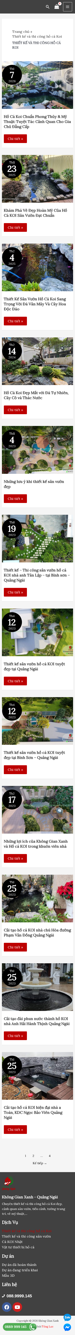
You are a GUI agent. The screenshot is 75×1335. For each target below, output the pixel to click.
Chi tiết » (15, 138)
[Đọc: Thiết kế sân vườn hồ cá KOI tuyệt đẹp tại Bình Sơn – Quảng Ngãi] (37, 720)
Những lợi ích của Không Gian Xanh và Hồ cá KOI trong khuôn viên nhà (36, 844)
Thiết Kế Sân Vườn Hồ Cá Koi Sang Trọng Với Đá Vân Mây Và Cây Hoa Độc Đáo (35, 303)
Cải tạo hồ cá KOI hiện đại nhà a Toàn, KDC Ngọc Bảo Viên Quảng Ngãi (33, 1112)
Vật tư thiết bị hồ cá (18, 1247)
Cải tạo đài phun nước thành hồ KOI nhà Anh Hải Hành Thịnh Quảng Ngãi (37, 1021)
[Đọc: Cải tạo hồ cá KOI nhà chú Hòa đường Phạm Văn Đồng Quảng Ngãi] (37, 898)
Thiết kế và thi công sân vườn (26, 1236)
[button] (47, 6)
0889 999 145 (16, 1326)
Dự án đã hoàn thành (19, 1264)
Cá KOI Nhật (12, 1241)
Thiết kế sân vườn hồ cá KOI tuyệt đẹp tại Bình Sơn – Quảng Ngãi (34, 755)
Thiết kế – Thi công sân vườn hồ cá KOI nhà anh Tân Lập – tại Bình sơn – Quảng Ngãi (37, 575)
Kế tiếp (40, 1163)
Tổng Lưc (47, 1326)
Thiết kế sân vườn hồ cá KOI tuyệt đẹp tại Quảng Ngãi (34, 666)
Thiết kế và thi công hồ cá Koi (27, 1231)
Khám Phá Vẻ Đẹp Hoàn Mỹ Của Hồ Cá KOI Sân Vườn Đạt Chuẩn (35, 213)
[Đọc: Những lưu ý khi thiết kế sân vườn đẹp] (37, 449)
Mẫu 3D (8, 1275)
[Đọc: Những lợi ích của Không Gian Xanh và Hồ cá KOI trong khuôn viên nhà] (37, 809)
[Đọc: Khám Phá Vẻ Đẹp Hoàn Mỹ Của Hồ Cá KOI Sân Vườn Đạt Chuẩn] (37, 178)
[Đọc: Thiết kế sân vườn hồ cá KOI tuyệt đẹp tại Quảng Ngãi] (37, 632)
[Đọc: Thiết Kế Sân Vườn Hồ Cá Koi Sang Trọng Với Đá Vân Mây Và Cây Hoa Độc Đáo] (37, 267)
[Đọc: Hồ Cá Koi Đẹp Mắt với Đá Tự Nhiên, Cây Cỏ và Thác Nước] (37, 361)
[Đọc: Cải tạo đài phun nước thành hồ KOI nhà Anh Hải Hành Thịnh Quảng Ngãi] (37, 987)
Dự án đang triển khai (20, 1270)
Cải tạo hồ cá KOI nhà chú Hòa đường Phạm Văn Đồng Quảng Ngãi (37, 932)
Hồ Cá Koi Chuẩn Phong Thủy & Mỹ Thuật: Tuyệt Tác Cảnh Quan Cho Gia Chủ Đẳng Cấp (37, 121)
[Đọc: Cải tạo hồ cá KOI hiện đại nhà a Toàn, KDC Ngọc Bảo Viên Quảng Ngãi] (37, 1075)
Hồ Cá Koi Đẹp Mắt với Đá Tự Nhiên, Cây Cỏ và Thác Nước (36, 395)
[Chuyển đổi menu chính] (67, 6)
